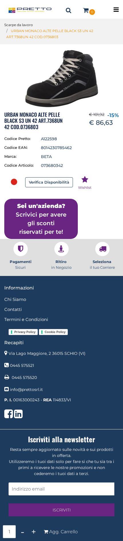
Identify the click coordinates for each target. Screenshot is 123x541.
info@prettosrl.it (26, 389)
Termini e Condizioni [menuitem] (26, 319)
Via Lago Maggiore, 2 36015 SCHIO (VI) (47, 353)
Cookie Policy (55, 332)
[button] (61, 78)
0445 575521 (22, 365)
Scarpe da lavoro (18, 25)
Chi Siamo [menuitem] (15, 299)
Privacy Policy (24, 332)
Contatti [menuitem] (13, 309)
